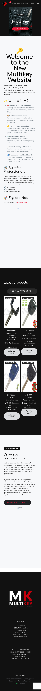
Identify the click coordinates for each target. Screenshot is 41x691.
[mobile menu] (38, 3)
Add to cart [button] (11, 352)
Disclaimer (12, 681)
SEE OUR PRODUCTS (20, 28)
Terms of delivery (24, 681)
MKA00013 (29, 395)
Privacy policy (28, 679)
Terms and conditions (14, 679)
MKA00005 (29, 331)
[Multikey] (4, 3)
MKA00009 (11, 395)
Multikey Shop (22, 202)
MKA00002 (11, 331)
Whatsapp (21, 683)
